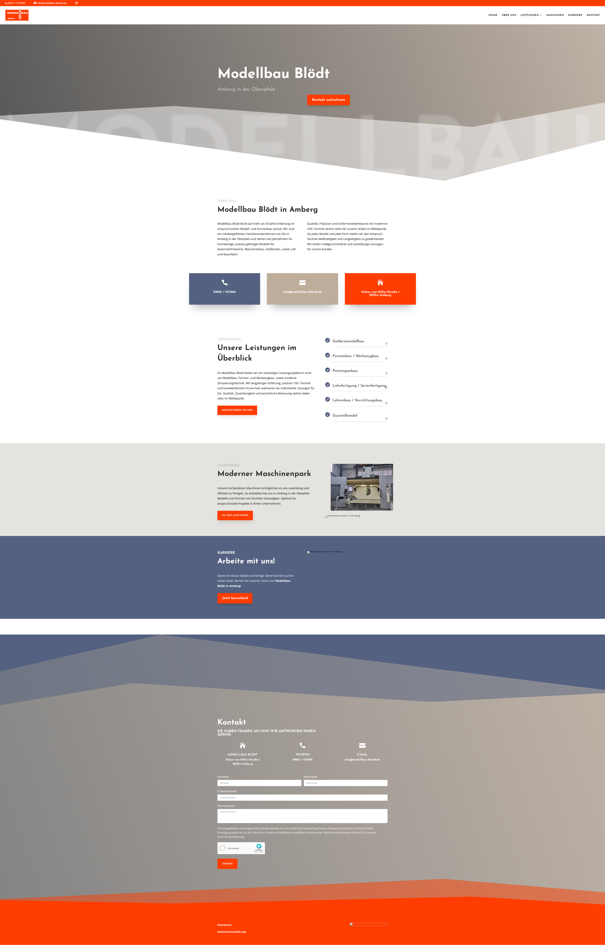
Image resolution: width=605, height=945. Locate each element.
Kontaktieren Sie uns (237, 410)
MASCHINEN (555, 15)
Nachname (310, 776)
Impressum (224, 925)
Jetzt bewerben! (235, 598)
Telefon (302, 754)
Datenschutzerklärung (231, 932)
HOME (493, 15)
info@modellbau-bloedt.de (302, 292)
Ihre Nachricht (226, 806)
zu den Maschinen (235, 515)
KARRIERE (575, 15)
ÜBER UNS (509, 15)
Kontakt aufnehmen (328, 100)
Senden (227, 864)
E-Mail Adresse (226, 791)
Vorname (223, 776)
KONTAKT (593, 15)
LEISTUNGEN (530, 15)
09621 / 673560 (224, 292)
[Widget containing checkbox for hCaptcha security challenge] (241, 848)
